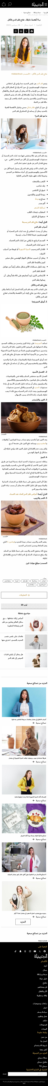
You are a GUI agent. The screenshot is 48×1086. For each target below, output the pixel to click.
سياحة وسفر (42, 1012)
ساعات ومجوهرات (40, 1003)
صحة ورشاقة (37, 12)
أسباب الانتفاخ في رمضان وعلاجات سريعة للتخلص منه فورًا (29, 719)
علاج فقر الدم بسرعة (30, 222)
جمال (45, 970)
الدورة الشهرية (24, 249)
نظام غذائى (25, 581)
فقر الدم (40, 83)
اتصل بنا (43, 1041)
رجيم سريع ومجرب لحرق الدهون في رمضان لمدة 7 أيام (30, 913)
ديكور (45, 1020)
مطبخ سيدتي (42, 1062)
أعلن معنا (43, 1049)
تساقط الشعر (39, 208)
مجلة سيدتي (42, 1057)
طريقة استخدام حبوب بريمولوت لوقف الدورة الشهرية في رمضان (27, 758)
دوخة (37, 199)
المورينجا (38, 343)
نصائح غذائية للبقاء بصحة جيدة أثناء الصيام (33, 835)
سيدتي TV (43, 1066)
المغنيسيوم (41, 443)
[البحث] (9, 4)
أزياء (45, 966)
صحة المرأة (34, 581)
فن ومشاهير (42, 987)
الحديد (36, 387)
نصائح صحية (27, 12)
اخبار (45, 1007)
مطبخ (45, 982)
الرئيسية (46, 12)
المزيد (23, 922)
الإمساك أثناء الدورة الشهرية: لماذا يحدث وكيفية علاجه (30, 797)
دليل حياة (43, 978)
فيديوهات (43, 1024)
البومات (44, 1029)
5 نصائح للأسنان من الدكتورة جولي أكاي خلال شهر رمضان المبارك (27, 874)
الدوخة (16, 581)
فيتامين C (11, 542)
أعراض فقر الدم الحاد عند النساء (23, 494)
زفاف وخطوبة (42, 995)
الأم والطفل (43, 991)
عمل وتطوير (42, 1016)
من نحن (44, 1037)
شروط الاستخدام (40, 1045)
